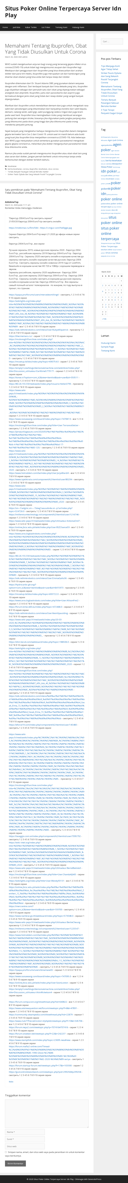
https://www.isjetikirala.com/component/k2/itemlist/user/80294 (40, 479)
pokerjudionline (112, 194)
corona (26, 169)
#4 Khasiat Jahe (106, 137)
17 (105, 298)
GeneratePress (94, 1179)
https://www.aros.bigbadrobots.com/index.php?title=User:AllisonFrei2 (43, 600)
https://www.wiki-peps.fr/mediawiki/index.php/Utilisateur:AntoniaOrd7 (44, 520)
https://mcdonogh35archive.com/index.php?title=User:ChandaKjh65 (42, 874)
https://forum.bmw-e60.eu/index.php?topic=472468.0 (35, 606)
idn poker (109, 171)
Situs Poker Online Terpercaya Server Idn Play (63, 11)
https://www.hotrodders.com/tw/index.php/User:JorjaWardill (39, 473)
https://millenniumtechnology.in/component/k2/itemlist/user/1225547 (44, 928)
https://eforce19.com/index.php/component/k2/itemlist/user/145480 (43, 724)
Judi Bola (16, 27)
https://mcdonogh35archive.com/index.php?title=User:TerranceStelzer (43, 425)
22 (121, 298)
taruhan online (106, 249)
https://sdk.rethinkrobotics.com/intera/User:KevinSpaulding (38, 613)
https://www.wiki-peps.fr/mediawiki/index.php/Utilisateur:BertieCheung (44, 922)
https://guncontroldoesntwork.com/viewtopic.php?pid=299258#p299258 (45, 1071)
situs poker (104, 218)
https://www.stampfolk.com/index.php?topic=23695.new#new (39, 1040)
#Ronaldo (104, 140)
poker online (111, 199)
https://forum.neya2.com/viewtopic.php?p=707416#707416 (38, 1027)
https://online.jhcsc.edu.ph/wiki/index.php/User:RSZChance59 (39, 527)
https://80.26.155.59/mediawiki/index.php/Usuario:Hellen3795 (40, 383)
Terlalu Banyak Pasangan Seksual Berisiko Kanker (28, 172)
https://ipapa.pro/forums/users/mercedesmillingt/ (34, 294)
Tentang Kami (61, 27)
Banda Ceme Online (107, 154)
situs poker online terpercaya (110, 233)
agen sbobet (115, 151)
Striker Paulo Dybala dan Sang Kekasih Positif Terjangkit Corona (34, 174)
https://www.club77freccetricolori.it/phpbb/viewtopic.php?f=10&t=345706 (45, 1020)
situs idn (114, 210)
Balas (11, 1081)
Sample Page (107, 346)
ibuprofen (34, 169)
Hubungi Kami (78, 27)
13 (115, 291)
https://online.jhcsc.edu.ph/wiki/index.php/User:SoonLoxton (38, 982)
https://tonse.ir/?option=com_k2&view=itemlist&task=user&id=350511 (43, 377)
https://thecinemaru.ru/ (20, 336)
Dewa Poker (106, 166)
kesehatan (43, 169)
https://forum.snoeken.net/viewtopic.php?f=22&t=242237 (37, 1033)
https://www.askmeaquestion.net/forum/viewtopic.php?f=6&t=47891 (43, 1008)
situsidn (108, 210)
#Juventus (114, 137)
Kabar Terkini (30, 27)
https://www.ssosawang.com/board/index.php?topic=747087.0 (40, 418)
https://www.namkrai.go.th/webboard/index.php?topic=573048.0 (41, 915)
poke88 (108, 184)
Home (5, 27)
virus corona (53, 169)
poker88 (105, 188)
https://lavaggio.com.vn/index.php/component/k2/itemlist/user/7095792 (45, 836)
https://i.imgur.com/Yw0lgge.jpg (56, 227)
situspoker (117, 213)
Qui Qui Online (116, 207)
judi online (108, 175)
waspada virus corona (108, 256)
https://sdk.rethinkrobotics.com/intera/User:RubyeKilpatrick (38, 329)
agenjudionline (106, 145)
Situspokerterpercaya (108, 243)
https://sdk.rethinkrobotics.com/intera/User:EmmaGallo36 (38, 578)
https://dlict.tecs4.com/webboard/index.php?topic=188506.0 (39, 641)
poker (116, 182)
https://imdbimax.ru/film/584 (23, 227)
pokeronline (105, 203)
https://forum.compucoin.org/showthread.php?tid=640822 (38, 1001)
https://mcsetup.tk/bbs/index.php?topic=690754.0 (34, 361)
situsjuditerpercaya (107, 213)
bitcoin (103, 164)
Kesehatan (12, 166)
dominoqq (116, 167)
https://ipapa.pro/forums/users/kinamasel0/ (31, 970)
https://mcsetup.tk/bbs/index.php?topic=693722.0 (34, 594)
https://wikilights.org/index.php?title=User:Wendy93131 (36, 880)
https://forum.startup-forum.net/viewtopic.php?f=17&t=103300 (40, 1065)
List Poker (46, 27)
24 (105, 305)
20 (115, 298)
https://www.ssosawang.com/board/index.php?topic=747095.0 (40, 976)
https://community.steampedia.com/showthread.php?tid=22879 (41, 1014)
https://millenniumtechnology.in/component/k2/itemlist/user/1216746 (44, 514)
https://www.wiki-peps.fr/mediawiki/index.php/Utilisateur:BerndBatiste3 (45, 868)
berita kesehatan (15, 169)
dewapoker (117, 163)
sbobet (103, 210)
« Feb (104, 319)
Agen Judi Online (115, 140)
